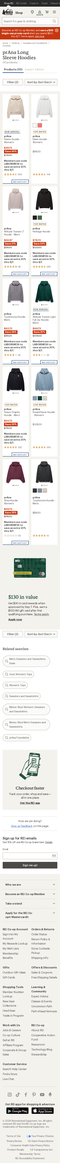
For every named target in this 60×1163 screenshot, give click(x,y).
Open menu (54, 12)
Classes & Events (41, 1001)
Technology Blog (41, 1049)
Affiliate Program (13, 1045)
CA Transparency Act (41, 1149)
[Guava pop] (40, 125)
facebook (26, 1094)
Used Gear (9, 1010)
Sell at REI (8, 1040)
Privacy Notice (14, 1140)
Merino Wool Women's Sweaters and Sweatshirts (27, 709)
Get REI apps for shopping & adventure (30, 1104)
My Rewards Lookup (15, 943)
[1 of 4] (13, 120)
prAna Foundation (19, 737)
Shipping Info (39, 957)
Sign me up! (30, 865)
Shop (19, 12)
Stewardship (39, 1054)
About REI (37, 1030)
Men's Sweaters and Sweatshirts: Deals (27, 661)
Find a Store (10, 1074)
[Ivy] (40, 217)
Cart (47, 12)
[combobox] (30, 21)
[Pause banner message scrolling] (56, 30)
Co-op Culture (11, 1035)
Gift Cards (9, 977)
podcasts (50, 1094)
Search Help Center (15, 1069)
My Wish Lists (11, 948)
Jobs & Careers (12, 1030)
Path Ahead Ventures (44, 1011)
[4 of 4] (18, 120)
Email (5, 849)
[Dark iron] (35, 217)
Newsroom (38, 1044)
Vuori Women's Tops (20, 674)
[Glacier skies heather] (40, 490)
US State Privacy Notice (40, 1140)
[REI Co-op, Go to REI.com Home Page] (7, 12)
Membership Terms (30, 1153)
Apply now (15, 619)
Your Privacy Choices (42, 1135)
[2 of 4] (15, 120)
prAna (5, 43)
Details (48, 842)
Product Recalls (15, 1149)
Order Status (39, 934)
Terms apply (41, 614)
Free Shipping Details (44, 977)
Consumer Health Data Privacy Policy (30, 1145)
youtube (42, 1094)
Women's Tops (17, 685)
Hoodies (6, 45)
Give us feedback (21, 826)
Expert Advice (34, 69)
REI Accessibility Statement (30, 1158)
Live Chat (8, 1078)
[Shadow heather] (35, 490)
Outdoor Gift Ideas (14, 972)
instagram (9, 1094)
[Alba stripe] (45, 490)
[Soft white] (35, 125)
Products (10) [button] (13, 69)
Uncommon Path (41, 1006)
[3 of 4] (16, 120)
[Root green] (40, 398)
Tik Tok (18, 1094)
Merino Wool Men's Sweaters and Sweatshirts (27, 724)
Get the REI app (30, 802)
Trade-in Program (13, 1015)
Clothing (16, 43)
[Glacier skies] (35, 398)
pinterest (34, 1094)
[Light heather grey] (45, 398)
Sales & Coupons (41, 972)
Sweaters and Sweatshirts (35, 43)
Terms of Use (13, 1135)
